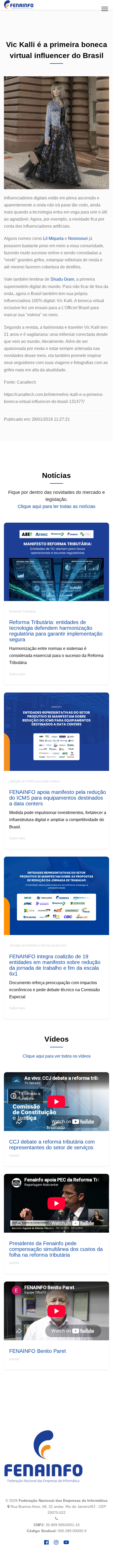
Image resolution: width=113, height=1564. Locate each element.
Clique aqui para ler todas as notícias (56, 506)
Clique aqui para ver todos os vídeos (57, 1056)
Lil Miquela (53, 238)
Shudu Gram (62, 279)
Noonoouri (78, 238)
